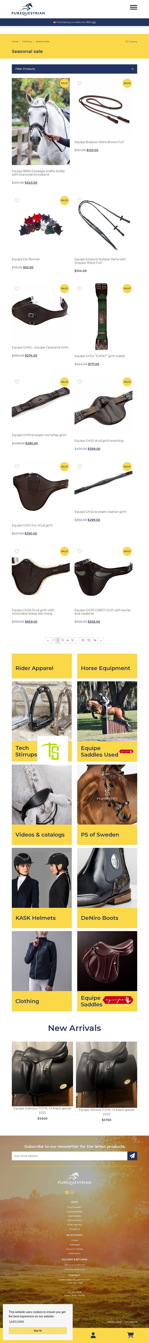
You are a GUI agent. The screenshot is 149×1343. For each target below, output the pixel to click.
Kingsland (74, 1229)
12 (82, 640)
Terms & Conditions (75, 1264)
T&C (94, 22)
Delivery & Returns (74, 1269)
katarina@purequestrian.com (74, 1279)
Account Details (74, 1249)
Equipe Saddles (74, 1211)
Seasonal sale (42, 41)
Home (15, 41)
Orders (74, 1240)
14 (94, 640)
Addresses (75, 1244)
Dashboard (74, 1253)
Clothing (27, 41)
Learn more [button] (16, 1321)
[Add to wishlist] (17, 83)
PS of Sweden (74, 1207)
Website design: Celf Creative (122, 1321)
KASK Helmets (74, 1224)
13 (88, 640)
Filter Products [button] (25, 69)
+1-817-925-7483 (74, 1283)
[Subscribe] (132, 1156)
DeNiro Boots (74, 1220)
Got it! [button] (38, 1330)
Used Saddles (74, 1215)
